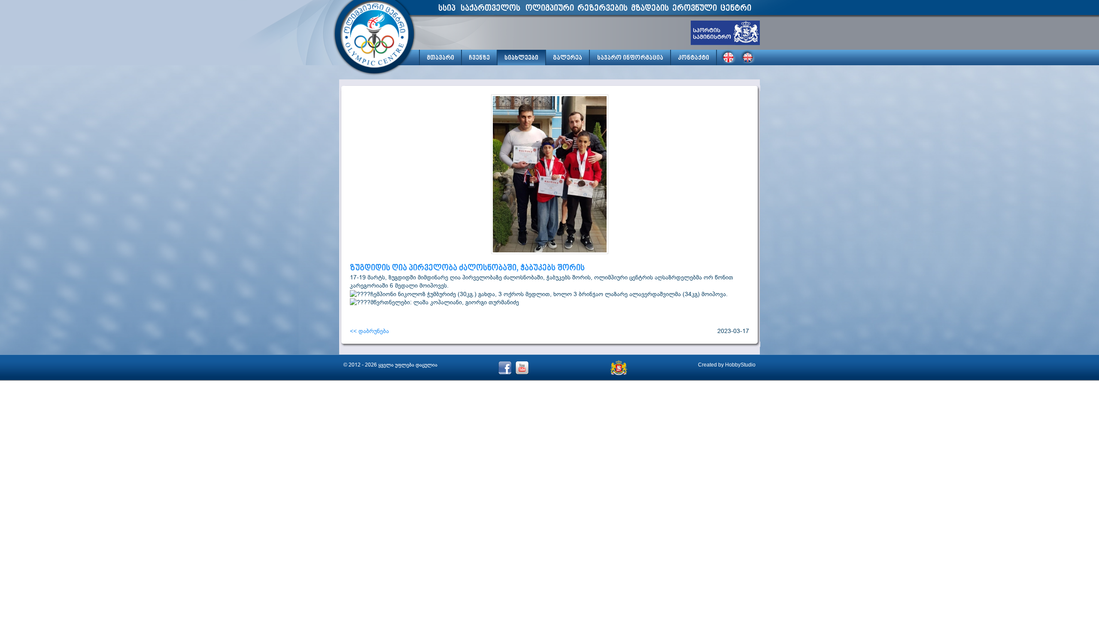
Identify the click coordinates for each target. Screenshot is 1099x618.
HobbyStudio (740, 365)
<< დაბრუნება (369, 330)
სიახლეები (521, 58)
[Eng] (748, 57)
